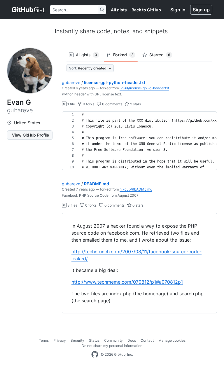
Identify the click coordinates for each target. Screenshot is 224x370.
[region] (139, 141)
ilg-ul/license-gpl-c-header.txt (144, 88)
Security (77, 340)
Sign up (201, 10)
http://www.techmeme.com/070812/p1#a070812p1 (127, 282)
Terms (44, 340)
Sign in (178, 10)
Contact (147, 340)
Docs (131, 340)
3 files (71, 205)
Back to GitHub (146, 9)
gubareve (71, 82)
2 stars (135, 104)
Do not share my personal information (112, 345)
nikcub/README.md (136, 189)
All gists (119, 9)
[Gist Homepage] (28, 9)
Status (94, 340)
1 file (70, 104)
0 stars (138, 205)
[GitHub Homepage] (94, 354)
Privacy (59, 340)
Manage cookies (172, 340)
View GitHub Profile (30, 134)
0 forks (88, 104)
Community (113, 340)
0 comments (111, 104)
